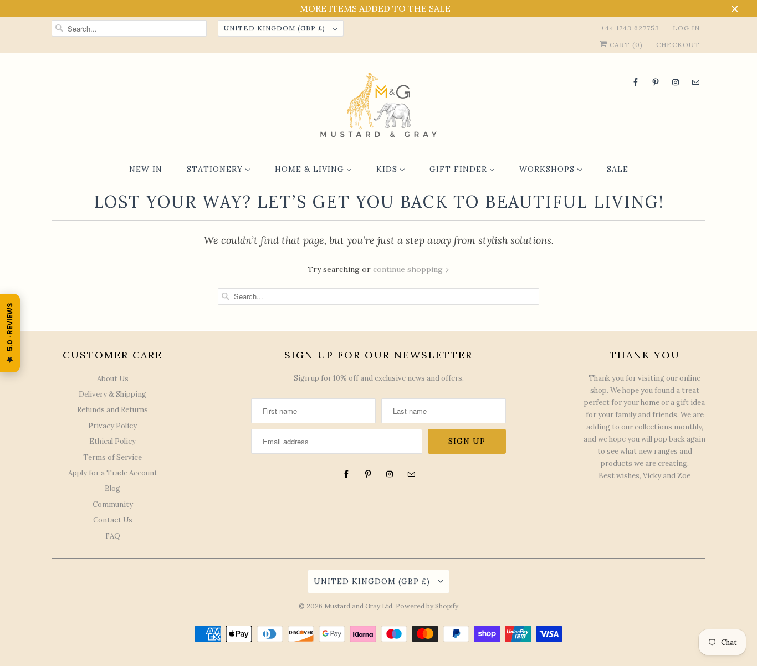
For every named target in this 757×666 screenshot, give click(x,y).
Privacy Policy (112, 426)
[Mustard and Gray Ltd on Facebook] (635, 82)
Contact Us (112, 520)
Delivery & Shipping (112, 394)
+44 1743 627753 (630, 28)
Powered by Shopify (427, 606)
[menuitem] (145, 169)
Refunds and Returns (112, 409)
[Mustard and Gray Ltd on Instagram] (675, 82)
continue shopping (409, 269)
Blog (112, 488)
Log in (686, 28)
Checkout (678, 44)
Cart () (625, 44)
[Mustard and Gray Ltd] (378, 107)
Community (113, 504)
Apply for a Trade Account (112, 473)
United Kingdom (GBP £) (276, 28)
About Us (113, 378)
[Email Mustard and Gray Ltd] (695, 82)
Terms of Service (112, 457)
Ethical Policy (112, 441)
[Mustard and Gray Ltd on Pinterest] (655, 82)
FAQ (112, 536)
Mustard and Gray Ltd (358, 606)
